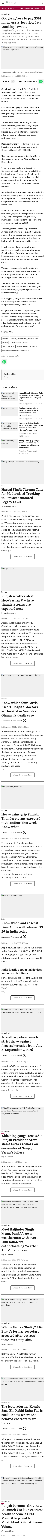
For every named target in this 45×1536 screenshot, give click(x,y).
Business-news (33, 338)
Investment (22, 338)
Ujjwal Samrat (7, 1157)
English (25, 342)
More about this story (22, 556)
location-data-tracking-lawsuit (27, 346)
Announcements (15, 342)
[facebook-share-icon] (4, 82)
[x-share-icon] (8, 82)
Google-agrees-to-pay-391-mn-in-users (15, 350)
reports (13, 338)
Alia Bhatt (22, 1353)
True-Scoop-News (8, 346)
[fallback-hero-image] (9, 396)
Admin (6, 377)
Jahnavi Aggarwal (8, 506)
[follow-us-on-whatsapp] (41, 81)
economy (5, 338)
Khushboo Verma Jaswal (11, 721)
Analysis (5, 342)
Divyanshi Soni (7, 1531)
